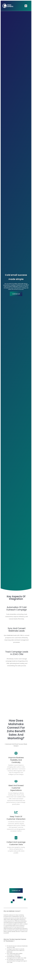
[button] (26, 6)
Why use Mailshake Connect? (12, 911)
